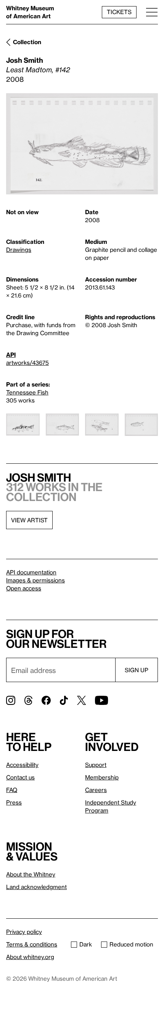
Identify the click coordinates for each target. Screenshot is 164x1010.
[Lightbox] (82, 143)
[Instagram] (11, 700)
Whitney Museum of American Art (30, 12)
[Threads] (28, 700)
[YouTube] (101, 700)
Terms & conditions (31, 944)
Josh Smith (24, 60)
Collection (27, 41)
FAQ (11, 789)
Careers (96, 789)
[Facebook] (46, 700)
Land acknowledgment (36, 886)
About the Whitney (30, 874)
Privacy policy (24, 931)
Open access (23, 588)
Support (95, 764)
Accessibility (22, 764)
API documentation (31, 572)
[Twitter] (81, 700)
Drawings (18, 249)
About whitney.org (30, 956)
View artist (29, 520)
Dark (85, 944)
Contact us (20, 777)
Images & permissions (35, 580)
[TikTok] (63, 700)
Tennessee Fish (27, 392)
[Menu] (151, 12)
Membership (102, 777)
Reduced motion (131, 944)
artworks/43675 (27, 362)
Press (14, 802)
